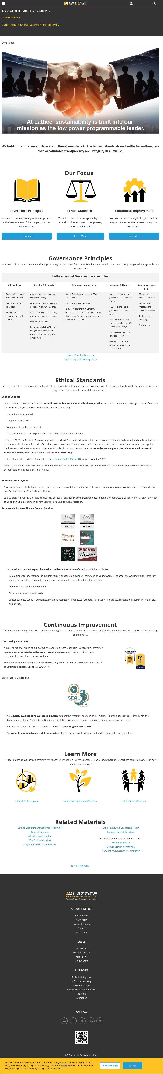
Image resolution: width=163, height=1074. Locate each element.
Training (81, 993)
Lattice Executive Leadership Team (121, 827)
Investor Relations (81, 923)
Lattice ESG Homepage (27, 801)
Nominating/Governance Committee (121, 850)
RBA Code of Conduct (39, 840)
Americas (81, 948)
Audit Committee (121, 842)
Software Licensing (81, 981)
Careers (81, 928)
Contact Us (81, 997)
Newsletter (81, 932)
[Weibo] (99, 1021)
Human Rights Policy (65, 459)
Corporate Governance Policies (39, 844)
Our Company (81, 915)
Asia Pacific (81, 956)
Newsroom (81, 919)
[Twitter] (81, 1021)
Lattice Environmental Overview (80, 801)
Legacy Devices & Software (81, 989)
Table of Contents (80, 865)
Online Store (81, 960)
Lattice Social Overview (134, 801)
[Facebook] (72, 1021)
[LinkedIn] (64, 1021)
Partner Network (81, 985)
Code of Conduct (40, 831)
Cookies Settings (110, 1065)
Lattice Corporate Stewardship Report (38, 827)
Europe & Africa (81, 952)
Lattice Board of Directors (80, 355)
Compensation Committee (121, 846)
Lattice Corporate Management (80, 359)
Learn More (27, 236)
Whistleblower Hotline (40, 836)
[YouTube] (90, 1021)
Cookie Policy (65, 1065)
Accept (132, 1065)
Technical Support (81, 977)
